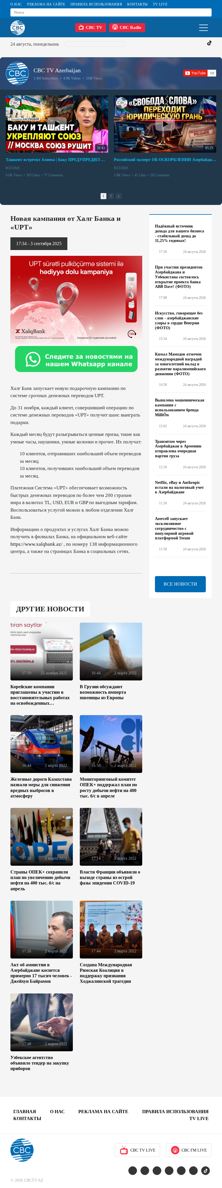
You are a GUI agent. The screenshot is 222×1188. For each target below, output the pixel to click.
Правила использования (96, 4)
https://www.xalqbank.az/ (36, 544)
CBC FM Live (194, 1150)
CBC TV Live (143, 1150)
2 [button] (111, 196)
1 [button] (103, 196)
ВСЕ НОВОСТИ (180, 584)
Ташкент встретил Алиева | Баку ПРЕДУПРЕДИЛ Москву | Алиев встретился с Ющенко (57, 160)
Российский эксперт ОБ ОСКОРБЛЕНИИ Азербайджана (165, 160)
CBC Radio (130, 27)
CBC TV (94, 27)
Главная (24, 1111)
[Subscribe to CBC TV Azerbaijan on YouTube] (199, 73)
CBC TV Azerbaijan (57, 70)
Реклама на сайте (46, 4)
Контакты (137, 4)
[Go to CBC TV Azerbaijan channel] (17, 73)
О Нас (16, 4)
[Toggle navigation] (203, 27)
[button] (119, 196)
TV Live (160, 4)
